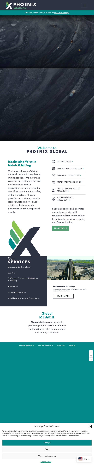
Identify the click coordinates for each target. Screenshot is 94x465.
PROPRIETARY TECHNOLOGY (70, 168)
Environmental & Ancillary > (20, 267)
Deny (47, 449)
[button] (90, 426)
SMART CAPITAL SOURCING (70, 182)
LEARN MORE (60, 229)
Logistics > (12, 273)
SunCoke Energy (61, 13)
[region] (47, 396)
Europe (61, 346)
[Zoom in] (91, 352)
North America (26, 346)
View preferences (47, 456)
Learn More (63, 296)
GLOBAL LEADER (65, 161)
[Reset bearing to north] (91, 359)
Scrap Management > (17, 292)
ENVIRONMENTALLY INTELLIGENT (66, 199)
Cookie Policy (46, 462)
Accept (47, 443)
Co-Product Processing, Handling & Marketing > (23, 280)
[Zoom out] (91, 355)
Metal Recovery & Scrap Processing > (24, 298)
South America (45, 346)
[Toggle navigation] (84, 5)
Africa (72, 346)
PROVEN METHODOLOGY (69, 175)
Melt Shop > (13, 286)
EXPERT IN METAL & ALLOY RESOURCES (69, 190)
